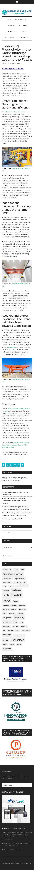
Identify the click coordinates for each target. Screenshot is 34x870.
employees (16, 590)
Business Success (14, 452)
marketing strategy (10, 622)
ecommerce (24, 586)
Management (7, 618)
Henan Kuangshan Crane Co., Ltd (12, 112)
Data (25, 582)
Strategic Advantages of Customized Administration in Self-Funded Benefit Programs (14, 500)
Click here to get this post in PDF (13, 69)
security (11, 630)
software (7, 634)
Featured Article (12, 595)
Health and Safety (10, 605)
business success (15, 454)
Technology (23, 452)
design (4, 586)
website (19, 644)
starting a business (19, 635)
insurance (6, 609)
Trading (5, 644)
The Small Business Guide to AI (12, 519)
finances (15, 601)
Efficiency (6, 590)
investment (22, 609)
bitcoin (16, 569)
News (21, 622)
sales (4, 630)
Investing (13, 609)
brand (22, 569)
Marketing (19, 617)
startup (5, 640)
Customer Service (7, 582)
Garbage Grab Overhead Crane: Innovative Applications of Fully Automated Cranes (15, 445)
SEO (17, 630)
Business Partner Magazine (17, 12)
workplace (7, 648)
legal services (12, 613)
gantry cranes (11, 347)
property (16, 626)
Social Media (26, 630)
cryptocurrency (20, 579)
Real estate (24, 626)
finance (6, 600)
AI (10, 569)
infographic (22, 605)
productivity (6, 626)
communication (7, 579)
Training (12, 644)
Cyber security (17, 582)
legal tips (21, 613)
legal (4, 613)
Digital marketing (13, 586)
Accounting (5, 569)
